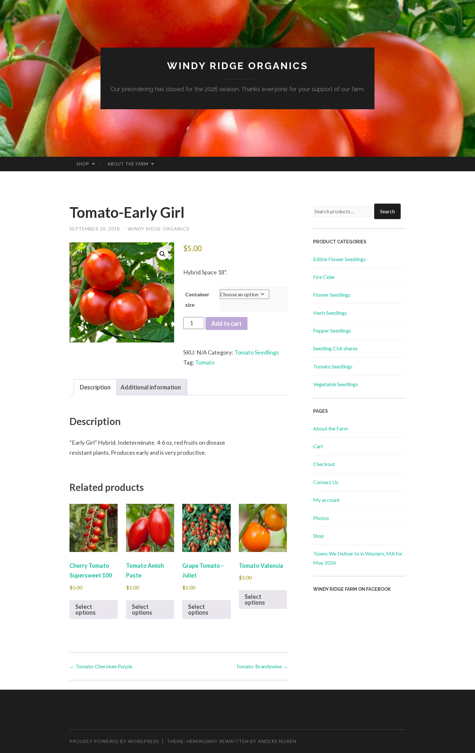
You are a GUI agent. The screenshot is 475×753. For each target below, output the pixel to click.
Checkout (324, 464)
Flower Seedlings (332, 295)
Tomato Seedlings (256, 352)
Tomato (205, 362)
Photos (321, 518)
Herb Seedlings (330, 313)
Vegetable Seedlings (335, 384)
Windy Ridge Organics (237, 65)
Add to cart (226, 323)
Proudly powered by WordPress (114, 741)
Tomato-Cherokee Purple (100, 666)
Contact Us (325, 482)
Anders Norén (277, 741)
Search (387, 211)
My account (326, 500)
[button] (162, 254)
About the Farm (128, 163)
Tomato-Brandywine (262, 666)
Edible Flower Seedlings (339, 259)
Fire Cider (324, 277)
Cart (318, 446)
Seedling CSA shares (335, 348)
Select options (85, 609)
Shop (83, 163)
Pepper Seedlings (332, 330)
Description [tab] (95, 387)
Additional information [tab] (151, 387)
